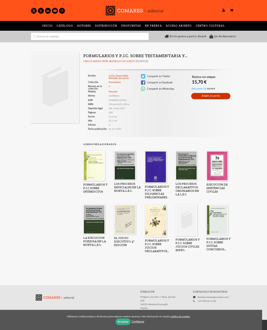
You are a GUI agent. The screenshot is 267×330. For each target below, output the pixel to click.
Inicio (47, 25)
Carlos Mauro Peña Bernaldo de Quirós (109, 61)
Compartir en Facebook (159, 82)
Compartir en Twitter (158, 76)
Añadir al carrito (211, 96)
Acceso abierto (179, 25)
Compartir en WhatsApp (160, 89)
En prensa (153, 25)
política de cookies (180, 316)
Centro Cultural (210, 25)
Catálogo (64, 25)
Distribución (106, 25)
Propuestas (131, 25)
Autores (84, 25)
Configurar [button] (138, 321)
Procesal (113, 91)
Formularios (115, 82)
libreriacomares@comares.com (213, 297)
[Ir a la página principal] (134, 10)
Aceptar (123, 321)
